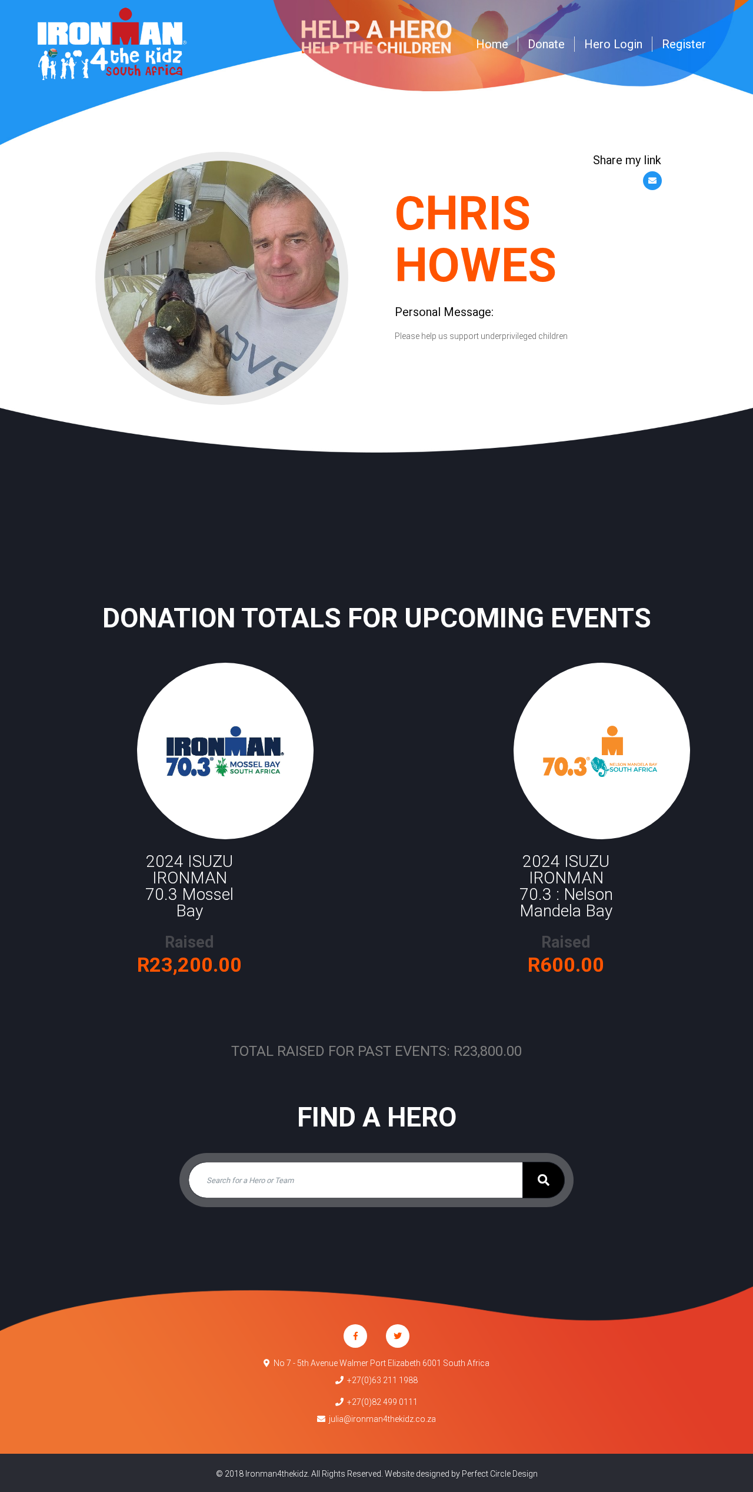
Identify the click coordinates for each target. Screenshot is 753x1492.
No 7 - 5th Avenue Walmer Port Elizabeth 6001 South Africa (379, 1363)
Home (492, 44)
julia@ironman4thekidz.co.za (380, 1419)
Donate (546, 44)
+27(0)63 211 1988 (381, 1380)
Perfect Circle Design (500, 1473)
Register (684, 44)
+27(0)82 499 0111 (381, 1402)
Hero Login (613, 44)
